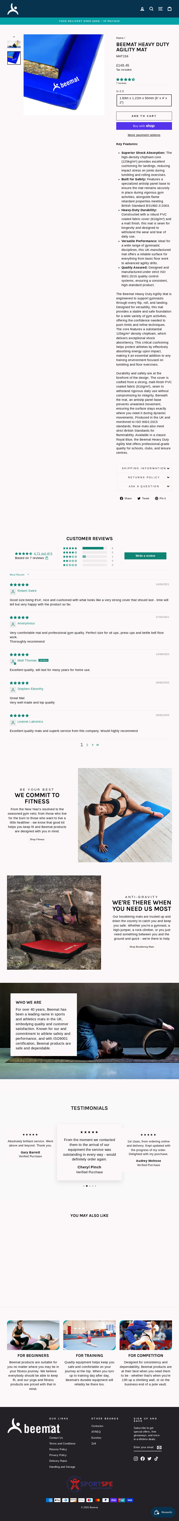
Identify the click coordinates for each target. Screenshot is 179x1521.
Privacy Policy (58, 1455)
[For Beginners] (33, 1335)
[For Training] (89, 1335)
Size (120, 91)
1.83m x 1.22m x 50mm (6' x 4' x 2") (143, 100)
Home (120, 37)
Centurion (97, 1425)
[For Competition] (146, 1335)
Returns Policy (144, 477)
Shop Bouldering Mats (142, 946)
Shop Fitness (37, 839)
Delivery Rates (58, 1460)
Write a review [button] (145, 555)
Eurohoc (96, 1437)
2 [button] (87, 745)
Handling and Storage (62, 1466)
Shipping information (144, 468)
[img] (19, 585)
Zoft (93, 1443)
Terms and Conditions (62, 1443)
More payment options (144, 135)
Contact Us (56, 1437)
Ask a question (144, 486)
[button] (125, 79)
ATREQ (96, 1431)
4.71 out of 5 (43, 553)
